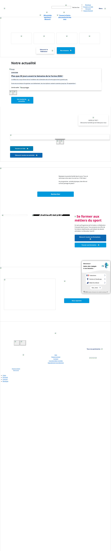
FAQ (56, 355)
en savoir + (60, 136)
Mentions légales (16, 368)
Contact (55, 359)
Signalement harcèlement (56, 363)
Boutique (88, 5)
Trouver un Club (88, 7)
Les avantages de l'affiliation (76, 307)
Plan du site (16, 370)
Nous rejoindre (77, 301)
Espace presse (55, 357)
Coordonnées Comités (56, 361)
